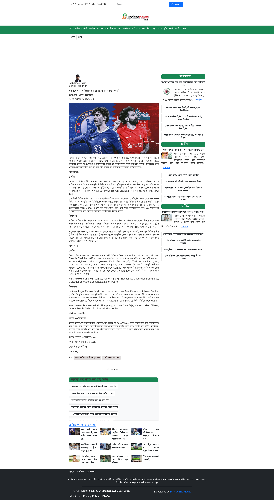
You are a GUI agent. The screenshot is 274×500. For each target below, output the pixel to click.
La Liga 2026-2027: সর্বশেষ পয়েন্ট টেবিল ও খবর (151, 447)
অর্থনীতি (92, 28)
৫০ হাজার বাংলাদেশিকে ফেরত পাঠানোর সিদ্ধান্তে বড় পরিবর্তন (94, 414)
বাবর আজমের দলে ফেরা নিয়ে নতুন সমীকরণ (120, 459)
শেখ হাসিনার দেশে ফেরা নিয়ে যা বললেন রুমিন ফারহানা (183, 242)
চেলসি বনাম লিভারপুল (111, 357)
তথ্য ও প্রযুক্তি (162, 28)
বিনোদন (113, 28)
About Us (74, 496)
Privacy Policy (91, 496)
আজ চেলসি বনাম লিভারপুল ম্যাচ (87, 357)
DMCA (106, 496)
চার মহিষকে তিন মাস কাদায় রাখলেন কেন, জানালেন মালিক (183, 198)
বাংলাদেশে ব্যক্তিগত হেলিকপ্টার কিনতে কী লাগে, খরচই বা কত (94, 407)
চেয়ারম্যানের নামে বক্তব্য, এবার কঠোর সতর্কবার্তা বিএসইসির (183, 127)
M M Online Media (180, 491)
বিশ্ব (119, 28)
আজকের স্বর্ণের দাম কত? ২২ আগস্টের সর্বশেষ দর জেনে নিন (93, 386)
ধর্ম (133, 28)
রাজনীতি (84, 28)
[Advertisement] (137, 58)
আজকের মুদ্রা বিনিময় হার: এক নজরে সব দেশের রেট (183, 149)
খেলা (106, 28)
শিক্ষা (148, 28)
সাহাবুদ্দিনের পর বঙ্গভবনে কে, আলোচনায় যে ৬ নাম (183, 249)
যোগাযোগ (91, 471)
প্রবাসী (171, 28)
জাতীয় (77, 28)
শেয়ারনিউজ (184, 76)
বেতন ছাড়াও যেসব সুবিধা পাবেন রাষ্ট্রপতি (183, 175)
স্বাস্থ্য (153, 28)
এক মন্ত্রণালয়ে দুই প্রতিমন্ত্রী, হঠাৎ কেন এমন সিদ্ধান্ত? (183, 181)
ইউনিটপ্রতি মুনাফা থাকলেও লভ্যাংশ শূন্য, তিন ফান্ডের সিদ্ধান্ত (183, 136)
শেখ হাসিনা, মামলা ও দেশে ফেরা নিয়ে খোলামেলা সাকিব (89, 459)
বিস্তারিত (198, 99)
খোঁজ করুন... (176, 4)
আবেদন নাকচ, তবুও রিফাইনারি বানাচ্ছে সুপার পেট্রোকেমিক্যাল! (183, 109)
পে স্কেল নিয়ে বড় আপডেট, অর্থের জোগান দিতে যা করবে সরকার (183, 189)
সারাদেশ (100, 28)
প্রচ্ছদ (71, 28)
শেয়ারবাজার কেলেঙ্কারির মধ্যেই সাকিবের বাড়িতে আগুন (183, 212)
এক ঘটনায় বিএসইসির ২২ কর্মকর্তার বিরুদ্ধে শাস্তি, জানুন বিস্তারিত (183, 118)
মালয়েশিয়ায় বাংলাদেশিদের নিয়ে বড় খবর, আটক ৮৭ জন (92, 393)
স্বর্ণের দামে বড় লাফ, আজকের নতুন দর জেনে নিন (90, 400)
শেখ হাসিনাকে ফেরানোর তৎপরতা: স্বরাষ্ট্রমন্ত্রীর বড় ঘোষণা (183, 257)
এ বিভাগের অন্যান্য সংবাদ (82, 425)
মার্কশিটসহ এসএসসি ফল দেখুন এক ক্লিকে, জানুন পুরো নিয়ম (89, 447)
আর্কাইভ (80, 471)
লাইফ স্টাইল (140, 28)
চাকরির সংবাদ (180, 28)
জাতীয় (184, 144)
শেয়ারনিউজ (126, 28)
